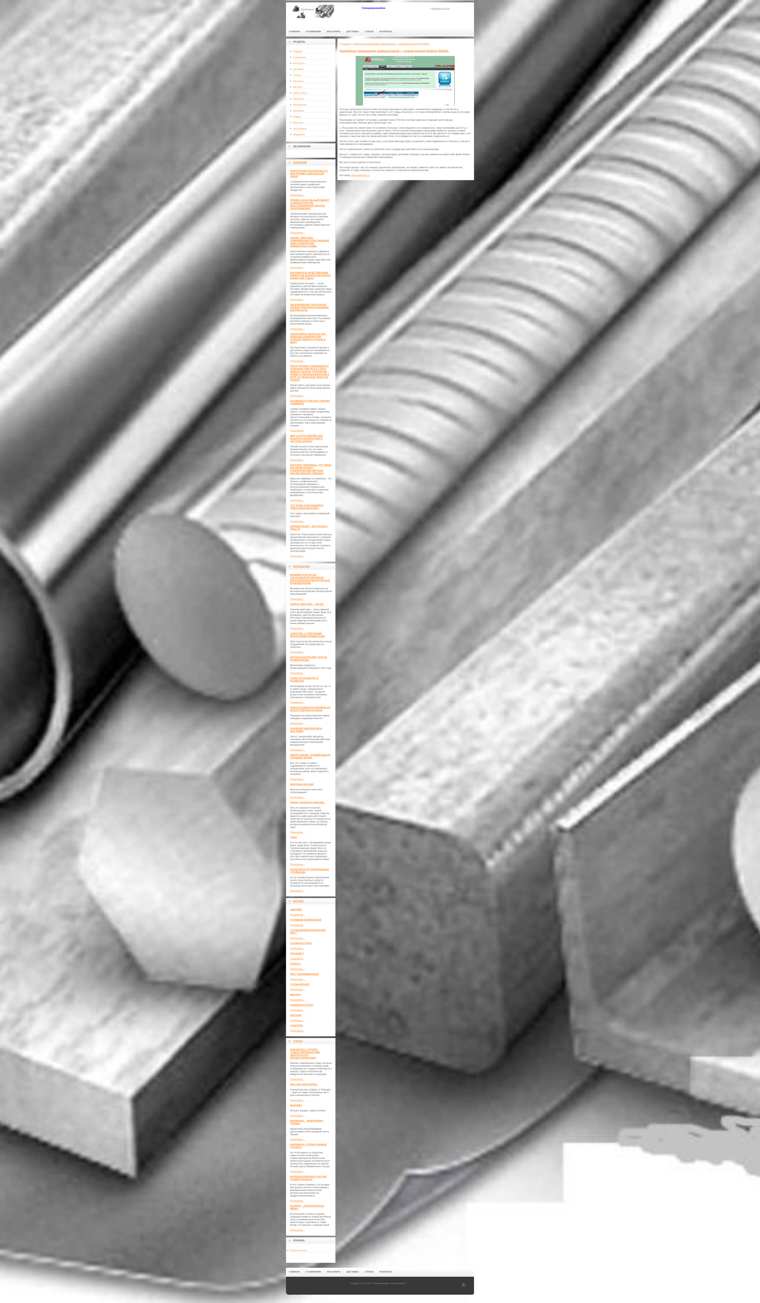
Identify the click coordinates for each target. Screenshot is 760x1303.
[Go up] (463, 1286)
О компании (299, 57)
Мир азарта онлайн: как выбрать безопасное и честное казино (306, 438)
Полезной (300, 162)
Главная (297, 51)
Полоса (295, 964)
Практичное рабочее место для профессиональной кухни (309, 174)
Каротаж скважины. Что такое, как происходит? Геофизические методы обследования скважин (311, 469)
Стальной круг (300, 984)
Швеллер (296, 909)
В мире (297, 116)
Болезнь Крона (298, 1250)
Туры (293, 837)
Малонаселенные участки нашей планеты (308, 1178)
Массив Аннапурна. (304, 1084)
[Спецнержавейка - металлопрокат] (313, 14)
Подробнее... (297, 195)
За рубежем (299, 128)
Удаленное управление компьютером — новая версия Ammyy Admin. (394, 51)
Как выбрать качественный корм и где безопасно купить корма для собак (310, 275)
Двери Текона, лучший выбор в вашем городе (310, 756)
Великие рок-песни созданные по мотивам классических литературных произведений (310, 579)
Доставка (298, 69)
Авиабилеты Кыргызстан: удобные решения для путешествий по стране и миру (308, 338)
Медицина (299, 134)
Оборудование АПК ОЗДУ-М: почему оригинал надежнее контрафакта (309, 307)
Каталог (297, 87)
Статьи (297, 75)
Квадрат (295, 994)
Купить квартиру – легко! (307, 604)
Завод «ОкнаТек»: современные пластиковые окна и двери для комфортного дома (309, 242)
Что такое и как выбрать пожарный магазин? (306, 507)
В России (298, 122)
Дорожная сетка (301, 1005)
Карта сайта (300, 93)
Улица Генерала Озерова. (307, 802)
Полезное (298, 99)
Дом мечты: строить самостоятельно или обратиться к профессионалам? (305, 1053)
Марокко (296, 1105)
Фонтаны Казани (302, 784)
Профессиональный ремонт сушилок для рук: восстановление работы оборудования (310, 204)
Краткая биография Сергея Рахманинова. (308, 658)
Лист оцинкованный (304, 974)
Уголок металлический (305, 920)
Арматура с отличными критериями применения (307, 635)
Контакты (298, 81)
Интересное (300, 105)
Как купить (299, 63)
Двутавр (295, 1015)
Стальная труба (301, 943)
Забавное (298, 110)
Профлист (297, 953)
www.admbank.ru (360, 175)
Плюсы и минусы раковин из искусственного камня (310, 709)
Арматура (296, 1025)
